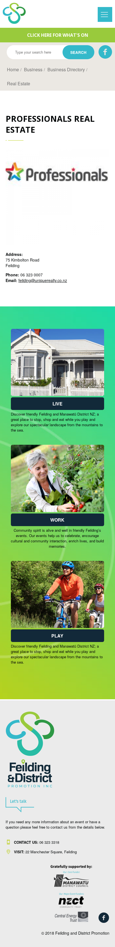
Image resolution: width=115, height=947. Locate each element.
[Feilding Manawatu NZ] (19, 13)
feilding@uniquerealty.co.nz (42, 280)
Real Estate (18, 83)
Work (57, 520)
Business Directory (66, 69)
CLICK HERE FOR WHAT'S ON (57, 35)
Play (57, 635)
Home (13, 69)
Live (57, 403)
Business (33, 69)
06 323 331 (35, 842)
